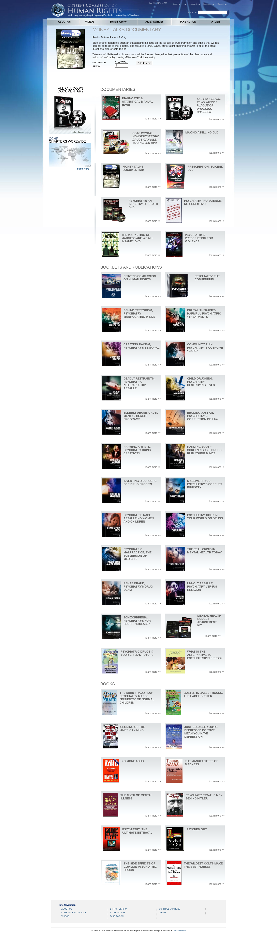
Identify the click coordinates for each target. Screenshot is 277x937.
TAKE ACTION (188, 21)
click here (83, 168)
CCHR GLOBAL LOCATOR (74, 912)
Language (207, 4)
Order (175, 4)
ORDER (215, 21)
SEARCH (192, 12)
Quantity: (121, 62)
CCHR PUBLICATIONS (169, 909)
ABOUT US (64, 21)
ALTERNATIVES (154, 21)
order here (77, 132)
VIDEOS (89, 21)
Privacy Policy (179, 930)
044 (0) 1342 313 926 (158, 3)
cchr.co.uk (193, 4)
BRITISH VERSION (119, 909)
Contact (220, 4)
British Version (118, 21)
